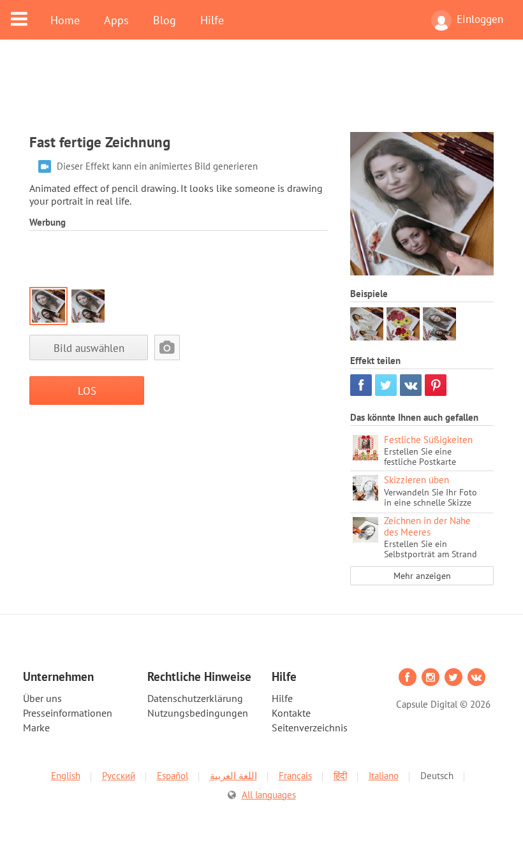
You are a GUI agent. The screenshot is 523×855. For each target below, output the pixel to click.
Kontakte (291, 712)
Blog (164, 19)
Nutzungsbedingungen (197, 712)
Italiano (384, 776)
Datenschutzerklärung (195, 698)
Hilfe (212, 19)
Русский (118, 776)
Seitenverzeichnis (310, 727)
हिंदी (340, 776)
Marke (36, 727)
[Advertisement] (261, 93)
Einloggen (480, 19)
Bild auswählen (89, 347)
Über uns (42, 698)
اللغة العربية (233, 776)
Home (65, 19)
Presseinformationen (67, 712)
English (65, 776)
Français (295, 776)
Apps (116, 19)
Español (172, 776)
